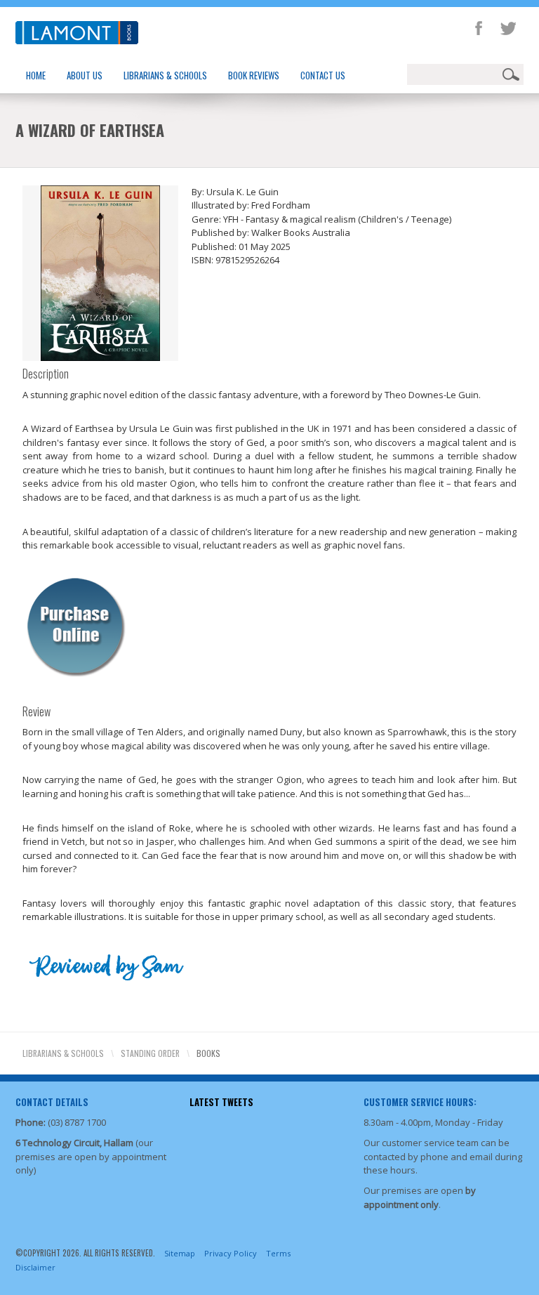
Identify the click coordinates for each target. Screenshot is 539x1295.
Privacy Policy (230, 1253)
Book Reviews (253, 75)
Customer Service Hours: (420, 1102)
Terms (278, 1253)
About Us (84, 75)
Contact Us (322, 75)
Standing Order (150, 1053)
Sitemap (179, 1253)
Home (36, 75)
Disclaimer (35, 1267)
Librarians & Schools (165, 75)
